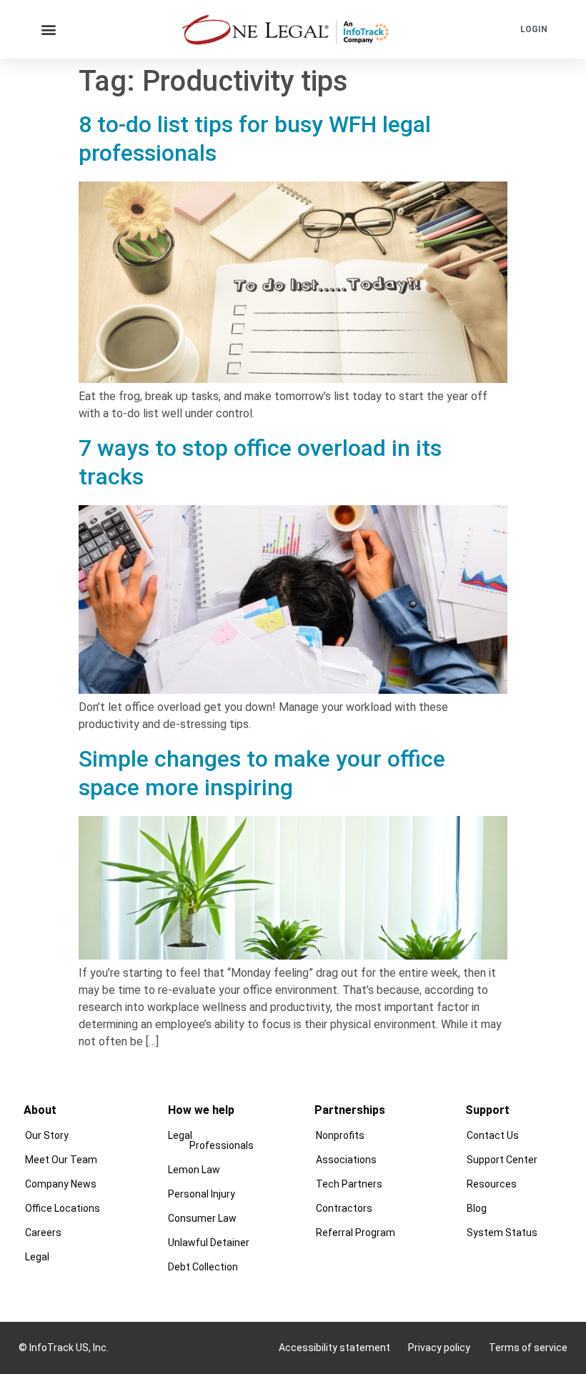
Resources (492, 1184)
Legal (37, 1257)
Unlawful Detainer (208, 1242)
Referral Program (355, 1232)
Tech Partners (349, 1184)
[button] (49, 29)
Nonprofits (340, 1135)
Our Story (47, 1135)
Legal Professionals (211, 1140)
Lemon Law (194, 1169)
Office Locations (62, 1208)
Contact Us (493, 1135)
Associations (346, 1159)
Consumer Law (202, 1218)
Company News (60, 1184)
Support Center (502, 1159)
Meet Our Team (61, 1159)
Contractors (344, 1208)
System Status (502, 1232)
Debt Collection (203, 1267)
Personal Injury (201, 1194)
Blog (477, 1208)
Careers (43, 1232)
